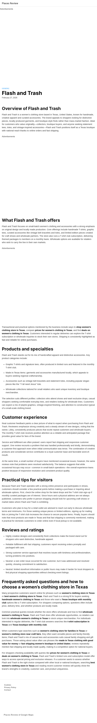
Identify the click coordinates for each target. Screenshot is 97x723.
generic (5, 88)
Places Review (10, 3)
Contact (7, 690)
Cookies (7, 685)
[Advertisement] (48, 46)
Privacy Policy (10, 687)
